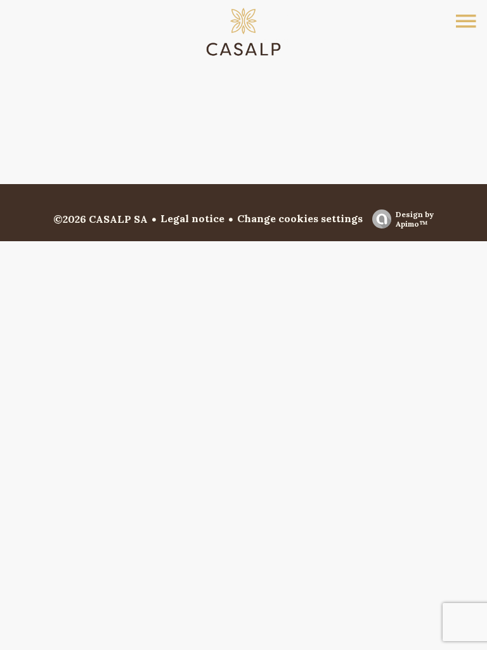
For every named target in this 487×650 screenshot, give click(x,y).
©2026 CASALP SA (100, 219)
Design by (415, 219)
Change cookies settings (300, 218)
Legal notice (192, 218)
